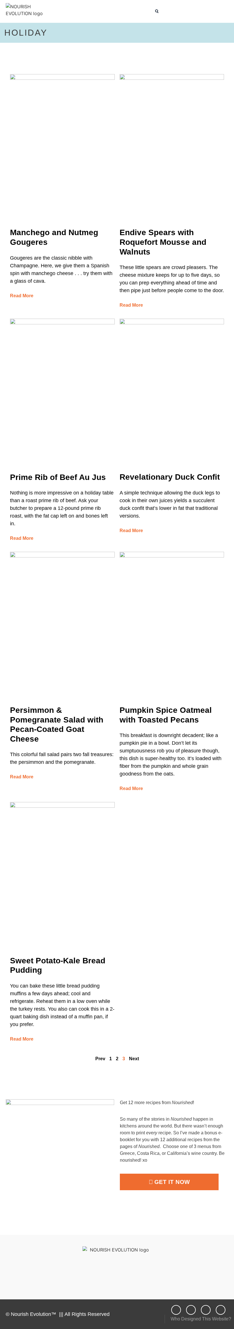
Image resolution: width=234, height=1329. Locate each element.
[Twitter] (206, 1310)
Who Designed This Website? (201, 1318)
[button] (147, 11)
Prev (100, 1058)
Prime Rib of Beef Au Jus (58, 477)
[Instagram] (191, 1310)
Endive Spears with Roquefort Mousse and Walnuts (163, 242)
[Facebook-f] (176, 1310)
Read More (21, 295)
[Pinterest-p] (220, 1310)
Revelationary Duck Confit (170, 477)
